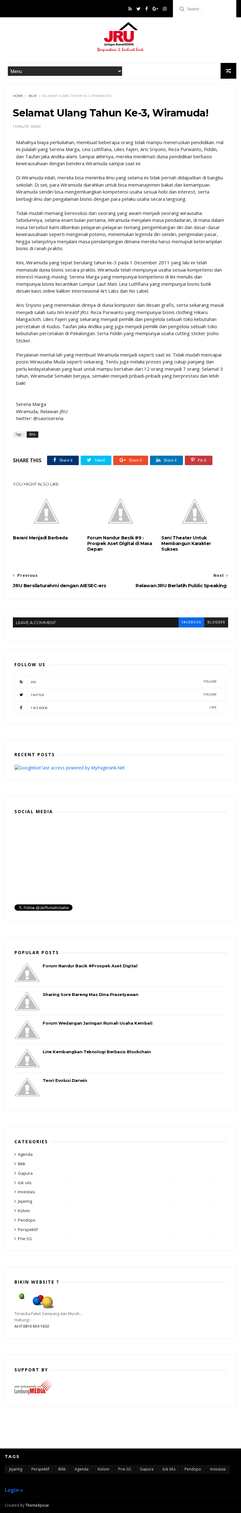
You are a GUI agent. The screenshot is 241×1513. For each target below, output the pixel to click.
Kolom (24, 1210)
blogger (216, 622)
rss (124, 682)
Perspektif (28, 1229)
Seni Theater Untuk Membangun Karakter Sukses (186, 543)
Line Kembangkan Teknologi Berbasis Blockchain (97, 1051)
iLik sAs (25, 1182)
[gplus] (155, 9)
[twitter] (139, 9)
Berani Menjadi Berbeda (40, 538)
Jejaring (25, 1201)
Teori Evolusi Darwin (65, 1080)
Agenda (25, 1154)
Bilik (33, 96)
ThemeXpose (37, 1505)
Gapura (25, 1173)
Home (18, 96)
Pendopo (26, 1220)
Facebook (124, 708)
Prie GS (25, 1238)
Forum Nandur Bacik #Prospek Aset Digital (90, 965)
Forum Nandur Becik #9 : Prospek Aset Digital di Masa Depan (119, 543)
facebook (191, 622)
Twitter (124, 695)
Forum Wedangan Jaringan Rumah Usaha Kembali (97, 1023)
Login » (14, 1490)
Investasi (26, 1192)
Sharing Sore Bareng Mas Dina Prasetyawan (90, 994)
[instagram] (165, 9)
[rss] (130, 9)
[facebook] (146, 9)
